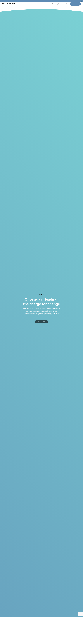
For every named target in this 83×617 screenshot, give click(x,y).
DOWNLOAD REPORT (63, 1)
